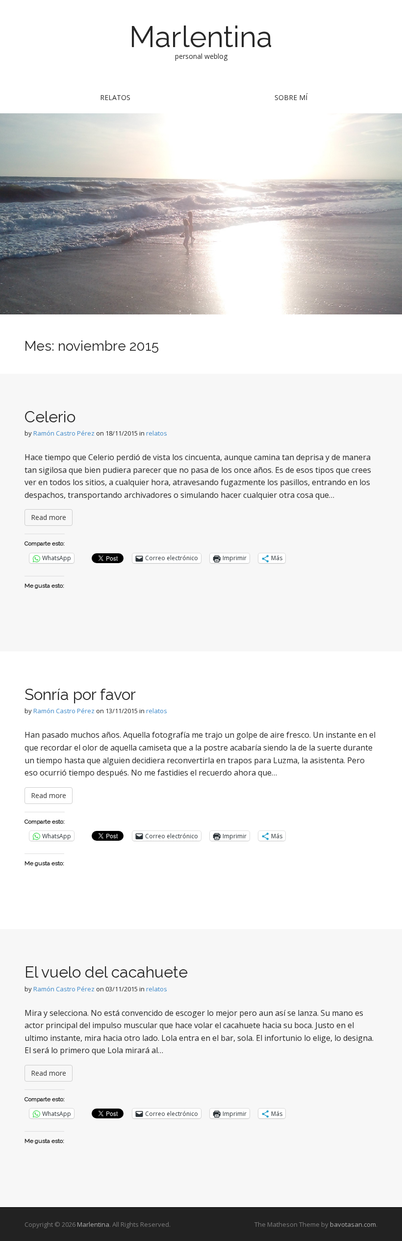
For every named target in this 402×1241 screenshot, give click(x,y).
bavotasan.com (353, 1224)
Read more (48, 517)
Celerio (50, 417)
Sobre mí (291, 97)
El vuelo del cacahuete (106, 972)
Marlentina (201, 37)
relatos (115, 97)
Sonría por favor (80, 694)
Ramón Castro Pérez (64, 433)
